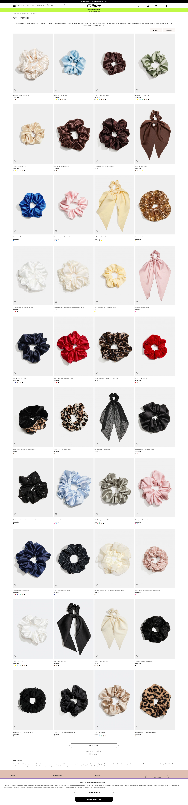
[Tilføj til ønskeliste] (15, 90)
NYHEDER (21, 5)
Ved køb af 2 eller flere (94, 11)
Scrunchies (33, 13)
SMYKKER (40, 5)
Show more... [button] (94, 745)
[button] (151, 6)
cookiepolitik (101, 787)
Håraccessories (23, 13)
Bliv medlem (157, 777)
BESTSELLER (31, 5)
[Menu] (14, 5)
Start (14, 13)
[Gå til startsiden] (94, 5)
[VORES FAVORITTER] (169, 30)
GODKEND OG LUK (94, 799)
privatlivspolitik (85, 787)
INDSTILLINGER (94, 793)
